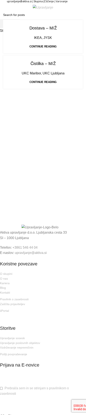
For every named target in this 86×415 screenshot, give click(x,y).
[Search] (79, 7)
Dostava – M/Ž (43, 28)
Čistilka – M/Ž (43, 63)
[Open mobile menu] (7, 7)
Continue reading (43, 46)
